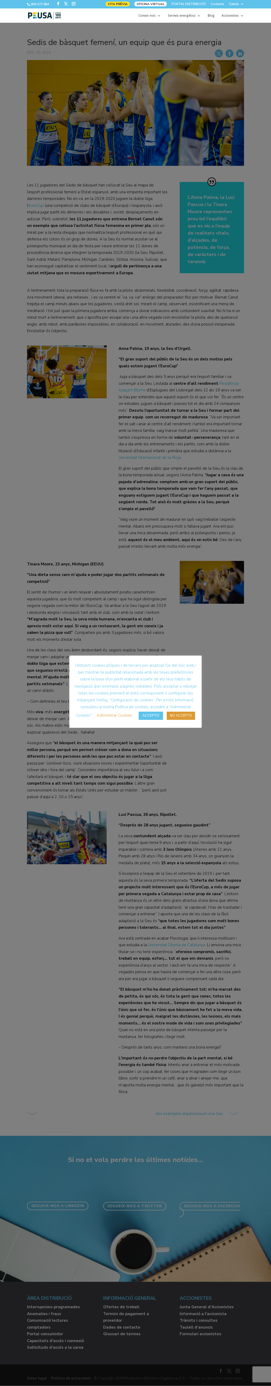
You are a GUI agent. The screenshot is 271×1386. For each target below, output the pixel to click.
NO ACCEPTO (181, 715)
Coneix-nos (147, 16)
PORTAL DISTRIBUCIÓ (188, 4)
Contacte (217, 4)
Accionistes (230, 16)
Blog (211, 16)
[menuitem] (236, 5)
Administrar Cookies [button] (114, 715)
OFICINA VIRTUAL (151, 4)
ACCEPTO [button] (150, 715)
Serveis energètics (182, 16)
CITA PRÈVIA (118, 4)
